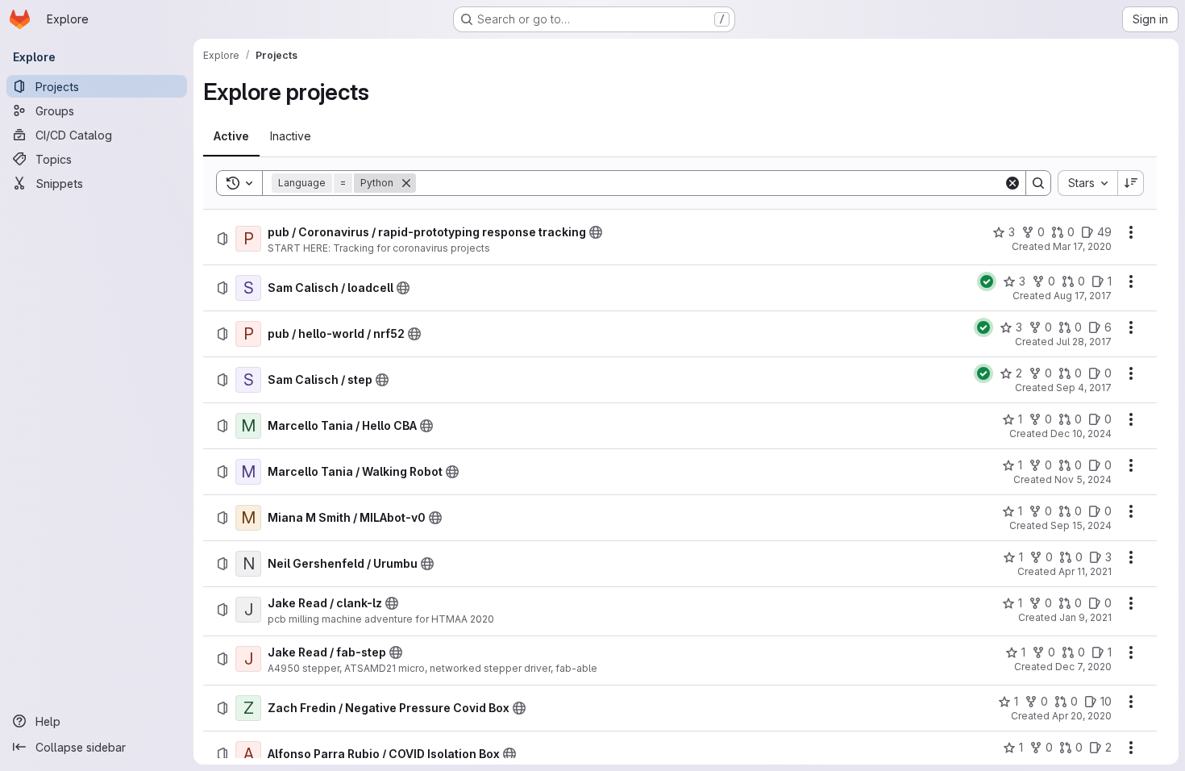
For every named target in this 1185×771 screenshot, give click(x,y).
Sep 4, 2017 (1084, 387)
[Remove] (406, 183)
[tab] (231, 136)
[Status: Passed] (986, 281)
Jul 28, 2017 (1084, 341)
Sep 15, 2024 (1081, 525)
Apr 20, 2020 (1082, 716)
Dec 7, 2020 (1083, 667)
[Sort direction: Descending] (1131, 183)
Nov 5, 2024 (1083, 479)
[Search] (1038, 183)
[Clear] (1012, 183)
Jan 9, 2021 (1085, 617)
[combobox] (1087, 183)
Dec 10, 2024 (1081, 433)
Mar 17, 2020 (1082, 246)
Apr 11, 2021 (1085, 571)
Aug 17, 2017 (1083, 296)
